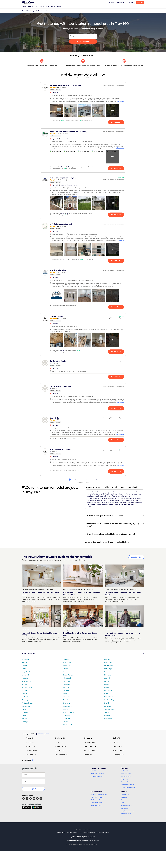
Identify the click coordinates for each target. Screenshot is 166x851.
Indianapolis (26, 725)
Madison (107, 715)
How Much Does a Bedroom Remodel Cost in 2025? (123, 594)
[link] (83, 87)
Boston (65, 669)
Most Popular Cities (28, 734)
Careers (123, 800)
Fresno (24, 669)
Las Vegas (66, 691)
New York (66, 697)
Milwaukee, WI (31, 746)
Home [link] (23, 11)
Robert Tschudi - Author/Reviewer (116, 589)
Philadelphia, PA (31, 750)
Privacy (73, 837)
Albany (65, 694)
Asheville (66, 700)
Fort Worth (108, 691)
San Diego (25, 684)
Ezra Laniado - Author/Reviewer (33, 589)
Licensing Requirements (128, 787)
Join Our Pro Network (97, 797)
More (47, 6)
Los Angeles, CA (89, 742)
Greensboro (67, 706)
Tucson (24, 666)
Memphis (107, 675)
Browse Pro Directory (97, 773)
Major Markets (28, 653)
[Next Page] (102, 479)
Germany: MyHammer (72, 832)
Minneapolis (67, 678)
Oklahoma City (68, 725)
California (78, 837)
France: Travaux (61, 832)
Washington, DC (118, 755)
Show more (120, 101)
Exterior (30, 6)
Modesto (25, 678)
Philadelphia (108, 666)
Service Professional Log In (99, 794)
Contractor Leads (96, 802)
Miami (24, 709)
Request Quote (116, 122)
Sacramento (26, 681)
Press (122, 802)
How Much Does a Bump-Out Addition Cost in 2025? (40, 634)
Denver (24, 694)
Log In (130, 2)
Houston (107, 694)
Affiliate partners (126, 814)
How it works (125, 794)
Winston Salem (68, 712)
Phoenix (24, 662)
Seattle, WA (88, 755)
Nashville (107, 678)
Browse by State (43, 734)
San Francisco (27, 687)
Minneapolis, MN (60, 746)
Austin (106, 681)
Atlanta (24, 719)
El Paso (106, 687)
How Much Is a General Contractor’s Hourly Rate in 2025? (122, 634)
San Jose (25, 691)
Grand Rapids (68, 675)
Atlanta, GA (30, 738)
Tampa (24, 715)
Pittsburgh (108, 669)
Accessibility (91, 837)
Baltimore (66, 666)
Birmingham (26, 659)
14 (96, 479)
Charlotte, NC (60, 738)
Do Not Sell (84, 837)
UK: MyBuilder (105, 832)
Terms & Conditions (93, 840)
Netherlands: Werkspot (94, 832)
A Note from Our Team (127, 784)
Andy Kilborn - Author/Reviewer (74, 589)
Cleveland (66, 719)
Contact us (124, 808)
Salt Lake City (109, 700)
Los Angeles (26, 675)
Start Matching (83, 41)
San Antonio (108, 697)
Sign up (33, 789)
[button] (56, 110)
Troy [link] (32, 11)
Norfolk (106, 703)
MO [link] (28, 11)
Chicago (25, 722)
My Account (124, 771)
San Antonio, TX (118, 750)
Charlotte (66, 703)
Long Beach (26, 672)
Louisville (66, 659)
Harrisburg (108, 662)
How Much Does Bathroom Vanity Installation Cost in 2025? (81, 594)
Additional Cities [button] (26, 760)
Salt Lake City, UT (90, 750)
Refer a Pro (124, 779)
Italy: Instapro (83, 832)
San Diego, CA (31, 755)
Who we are (124, 797)
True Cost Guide (126, 773)
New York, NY (118, 746)
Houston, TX (59, 742)
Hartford (25, 697)
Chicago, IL (88, 738)
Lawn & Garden (39, 6)
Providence (108, 672)
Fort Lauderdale (27, 703)
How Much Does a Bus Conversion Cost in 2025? (80, 634)
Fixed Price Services (97, 776)
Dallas (106, 684)
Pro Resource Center (97, 800)
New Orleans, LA (90, 746)
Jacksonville (26, 706)
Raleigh (65, 709)
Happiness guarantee (127, 811)
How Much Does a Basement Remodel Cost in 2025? (40, 594)
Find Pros (93, 771)
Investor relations (126, 805)
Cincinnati (66, 715)
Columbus (66, 722)
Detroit (65, 672)
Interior (24, 6)
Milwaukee (108, 719)
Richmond (108, 706)
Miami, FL (116, 742)
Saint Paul (66, 681)
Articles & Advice (56, 6)
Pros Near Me (125, 782)
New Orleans (67, 662)
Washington (26, 700)
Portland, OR (59, 750)
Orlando (25, 712)
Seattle (107, 712)
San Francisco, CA (61, 755)
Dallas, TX (116, 738)
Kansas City (67, 684)
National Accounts (96, 805)
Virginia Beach (109, 709)
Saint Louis (67, 687)
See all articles (136, 557)
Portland (107, 659)
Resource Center (126, 776)
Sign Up (140, 2)
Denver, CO (30, 742)
